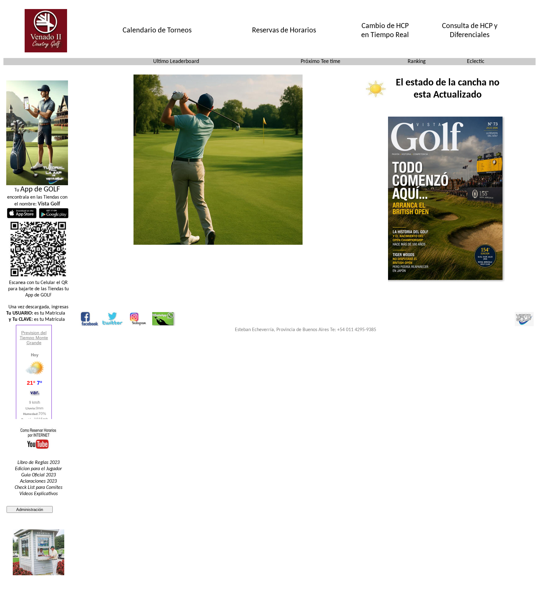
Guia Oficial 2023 (38, 475)
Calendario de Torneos (157, 30)
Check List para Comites (38, 487)
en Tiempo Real (385, 35)
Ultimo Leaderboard (176, 62)
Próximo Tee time (320, 62)
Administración (29, 509)
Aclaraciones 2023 (38, 481)
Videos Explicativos (38, 493)
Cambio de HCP (385, 26)
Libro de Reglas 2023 (38, 462)
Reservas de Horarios (284, 30)
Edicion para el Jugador (38, 468)
